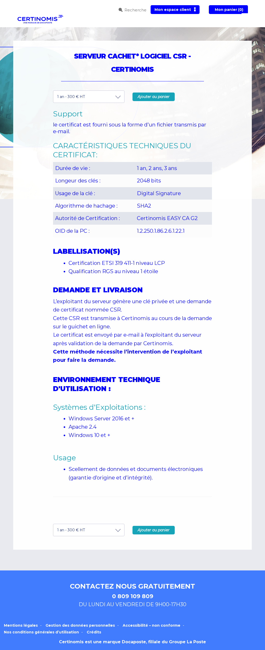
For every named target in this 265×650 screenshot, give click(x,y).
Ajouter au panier (154, 96)
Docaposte (134, 641)
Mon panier (229, 9)
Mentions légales (21, 625)
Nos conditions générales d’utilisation (41, 632)
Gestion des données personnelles (80, 625)
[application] (263, 648)
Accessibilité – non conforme (151, 625)
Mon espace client (172, 9)
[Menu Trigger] (245, 15)
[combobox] (88, 96)
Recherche (135, 10)
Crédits (94, 632)
